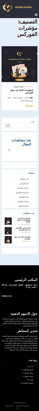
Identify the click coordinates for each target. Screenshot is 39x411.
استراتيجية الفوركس (22, 192)
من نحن (30, 366)
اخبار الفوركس (24, 183)
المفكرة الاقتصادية (27, 383)
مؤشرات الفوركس (18, 86)
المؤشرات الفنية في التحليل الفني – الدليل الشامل (23, 220)
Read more (29, 105)
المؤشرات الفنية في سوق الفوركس (22, 238)
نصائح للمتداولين (24, 206)
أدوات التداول (24, 179)
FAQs (17, 408)
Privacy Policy (9, 406)
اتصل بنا (30, 380)
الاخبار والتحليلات (28, 370)
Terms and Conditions (23, 406)
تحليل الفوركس (24, 197)
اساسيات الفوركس (23, 188)
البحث (32, 122)
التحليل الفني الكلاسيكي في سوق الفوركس (23, 229)
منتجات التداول (28, 373)
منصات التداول (28, 376)
